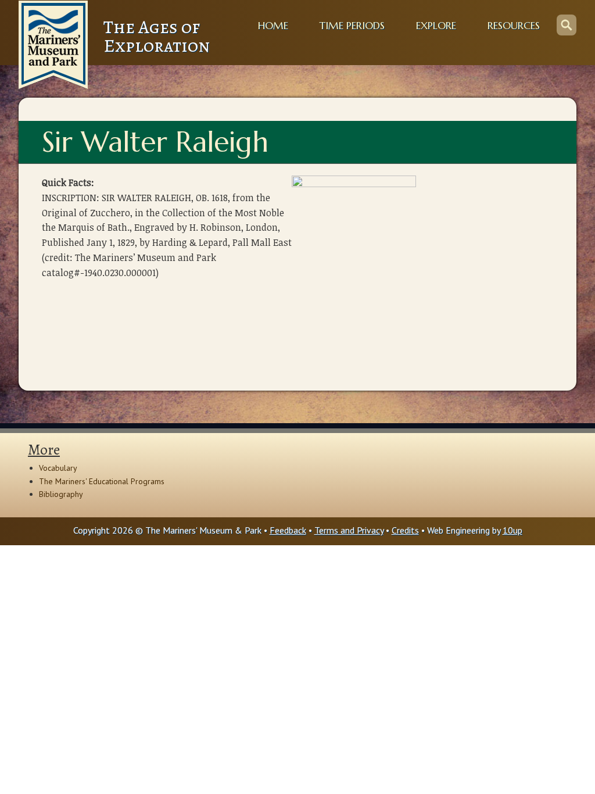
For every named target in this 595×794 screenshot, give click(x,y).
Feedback (288, 530)
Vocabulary (58, 468)
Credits (405, 530)
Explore (436, 25)
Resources (514, 25)
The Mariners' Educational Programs (101, 481)
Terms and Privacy (348, 530)
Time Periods (352, 25)
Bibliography (61, 494)
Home (273, 25)
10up (512, 530)
